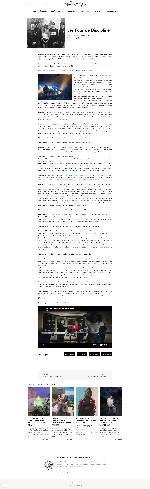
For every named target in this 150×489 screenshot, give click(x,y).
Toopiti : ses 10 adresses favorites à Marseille (86, 420)
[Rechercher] (46, 4)
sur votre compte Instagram (76, 175)
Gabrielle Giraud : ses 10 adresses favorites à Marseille (109, 421)
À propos (43, 11)
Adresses (71, 11)
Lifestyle (97, 11)
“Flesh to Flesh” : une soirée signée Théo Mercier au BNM (37, 421)
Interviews (84, 11)
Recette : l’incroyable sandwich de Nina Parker (61, 421)
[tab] (37, 384)
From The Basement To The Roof (64, 149)
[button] (69, 354)
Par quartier (111, 11)
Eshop (34, 11)
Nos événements (57, 11)
